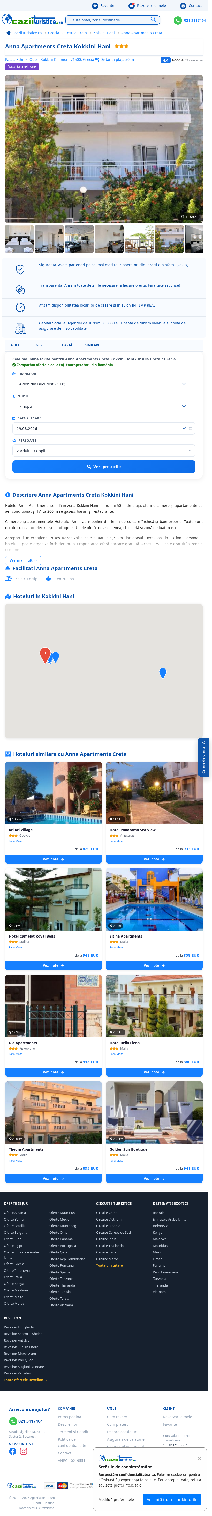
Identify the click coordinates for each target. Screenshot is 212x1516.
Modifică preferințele (116, 1499)
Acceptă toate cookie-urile (172, 1500)
